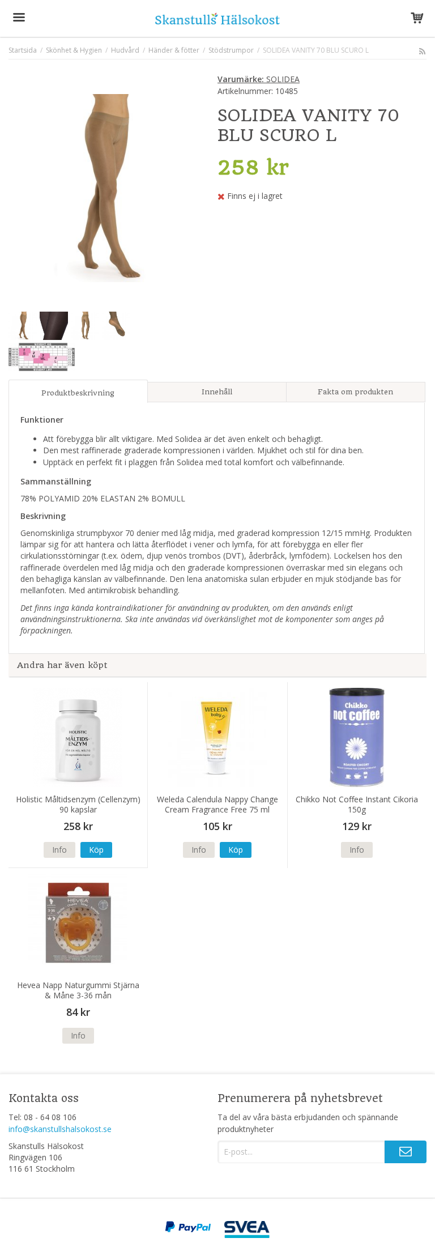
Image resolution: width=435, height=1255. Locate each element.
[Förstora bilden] (102, 186)
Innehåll (217, 392)
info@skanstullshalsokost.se (60, 1129)
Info (59, 849)
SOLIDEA (259, 79)
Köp (96, 849)
